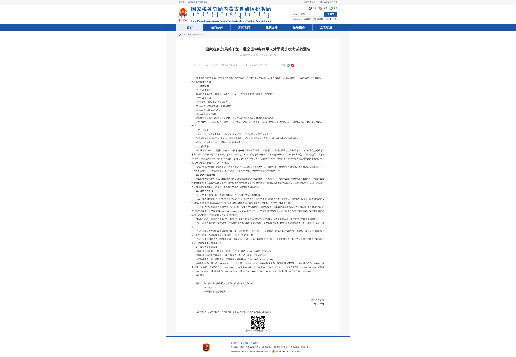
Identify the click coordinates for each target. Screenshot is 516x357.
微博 (292, 65)
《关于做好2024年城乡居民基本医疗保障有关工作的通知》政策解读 (239, 312)
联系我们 (254, 343)
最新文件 (201, 35)
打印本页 (258, 65)
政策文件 (191, 35)
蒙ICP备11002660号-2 (261, 352)
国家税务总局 (309, 2)
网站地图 (234, 343)
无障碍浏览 (202, 2)
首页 (184, 35)
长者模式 (191, 2)
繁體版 (181, 2)
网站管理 (244, 343)
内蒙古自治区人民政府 (327, 2)
